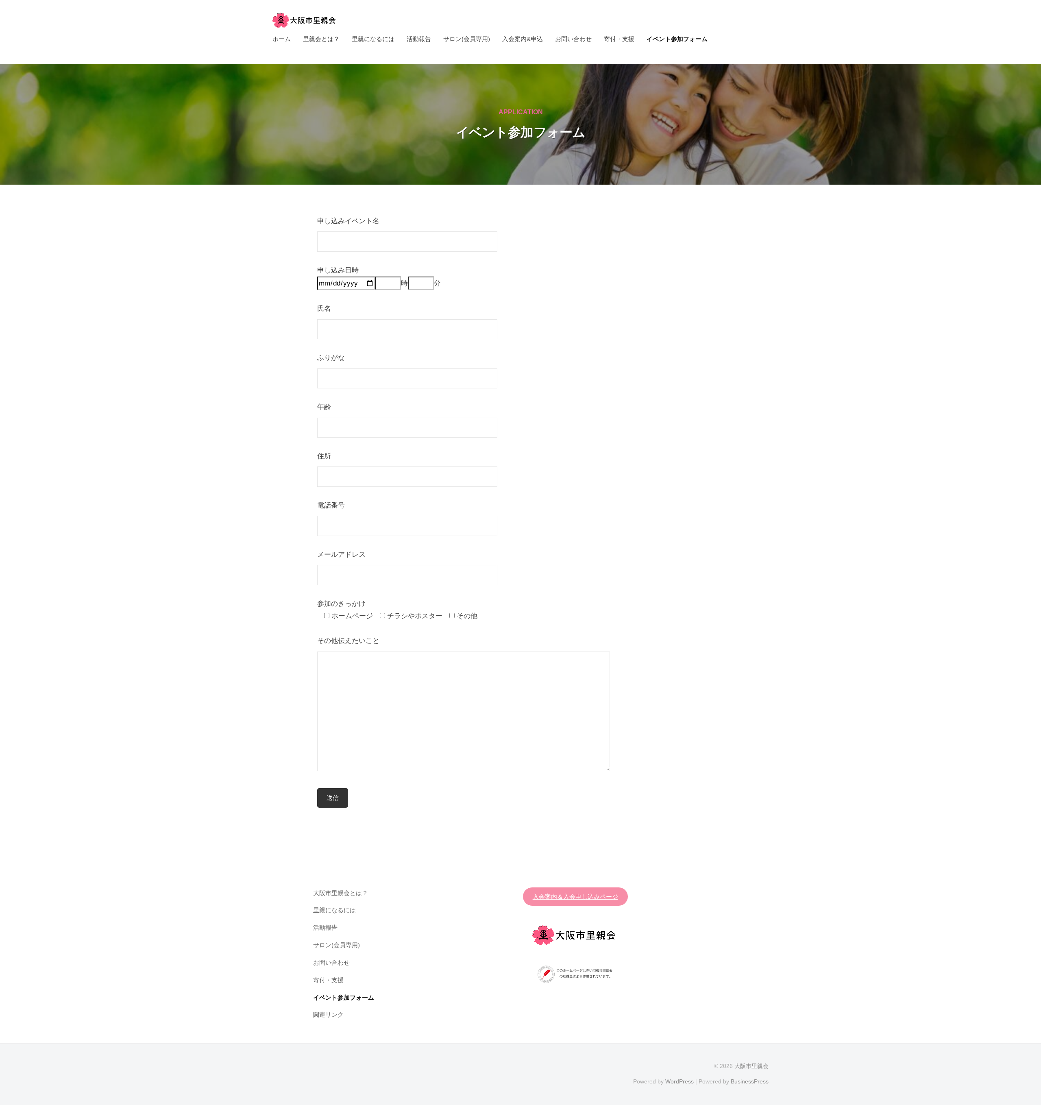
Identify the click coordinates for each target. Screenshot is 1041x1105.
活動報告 (419, 38)
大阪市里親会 (751, 1066)
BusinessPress (750, 1081)
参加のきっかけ (341, 604)
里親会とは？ (321, 38)
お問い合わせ (573, 38)
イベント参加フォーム (677, 38)
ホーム (281, 38)
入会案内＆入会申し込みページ (575, 896)
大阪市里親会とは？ (340, 892)
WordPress (679, 1081)
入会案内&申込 (522, 38)
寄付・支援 (619, 38)
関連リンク (328, 1014)
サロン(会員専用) (466, 38)
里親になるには (373, 38)
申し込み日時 (338, 270)
